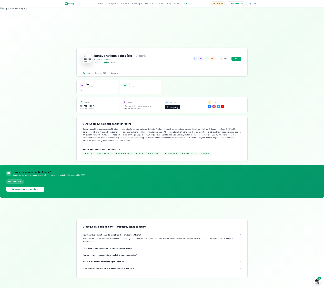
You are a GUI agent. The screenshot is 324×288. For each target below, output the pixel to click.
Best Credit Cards (15, 181)
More (159, 3)
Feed (100, 3)
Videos (177, 3)
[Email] (200, 58)
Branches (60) (101, 73)
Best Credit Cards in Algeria (24, 189)
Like (236, 59)
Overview (87, 73)
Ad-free (219, 3)
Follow (225, 59)
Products (125, 3)
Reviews (114, 73)
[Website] (212, 58)
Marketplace (112, 3)
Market (148, 3)
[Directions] (206, 58)
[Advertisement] (162, 208)
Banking (136, 3)
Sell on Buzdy (237, 3)
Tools (186, 3)
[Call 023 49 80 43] (195, 58)
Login (254, 3)
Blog (169, 3)
